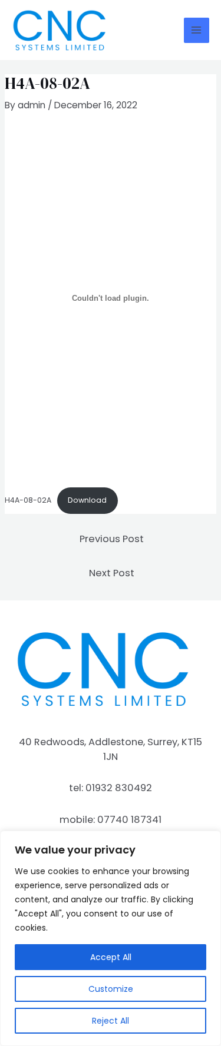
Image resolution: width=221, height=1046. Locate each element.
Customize (110, 989)
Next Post (111, 573)
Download (87, 500)
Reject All (110, 1021)
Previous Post (112, 539)
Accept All (110, 957)
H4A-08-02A (28, 500)
